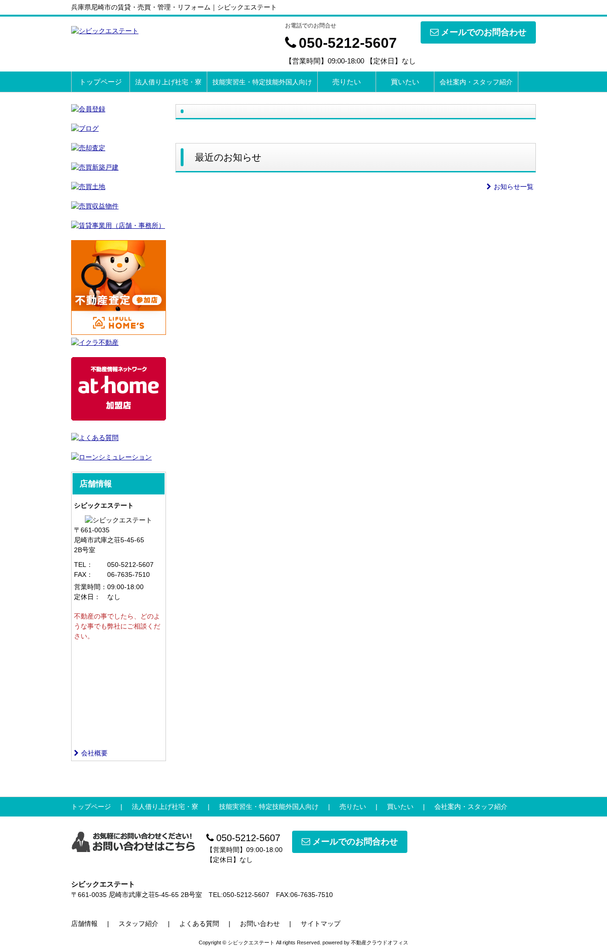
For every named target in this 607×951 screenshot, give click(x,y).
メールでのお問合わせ (483, 32)
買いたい (405, 82)
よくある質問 (199, 923)
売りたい (346, 82)
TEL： (83, 564)
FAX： (83, 574)
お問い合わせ (260, 923)
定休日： (87, 597)
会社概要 (94, 753)
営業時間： (90, 587)
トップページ (100, 82)
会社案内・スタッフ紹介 (476, 82)
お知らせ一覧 (513, 186)
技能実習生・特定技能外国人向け (262, 82)
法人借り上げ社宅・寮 (168, 82)
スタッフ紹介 (138, 923)
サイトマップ (320, 923)
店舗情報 (84, 923)
